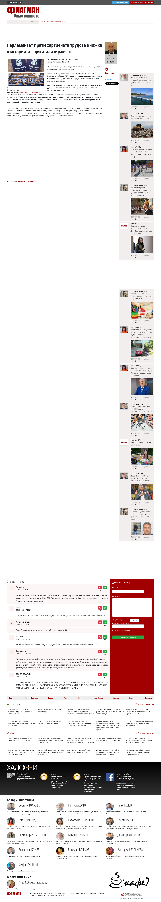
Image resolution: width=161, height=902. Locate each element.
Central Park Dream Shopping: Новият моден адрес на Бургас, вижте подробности (69, 22)
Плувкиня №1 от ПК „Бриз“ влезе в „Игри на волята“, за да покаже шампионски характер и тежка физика (80, 712)
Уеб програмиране (134, 898)
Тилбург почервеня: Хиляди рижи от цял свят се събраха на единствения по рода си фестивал (21, 752)
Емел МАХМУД (27, 820)
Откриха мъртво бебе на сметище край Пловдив (141, 117)
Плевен (51, 698)
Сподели (109, 79)
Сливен (131, 698)
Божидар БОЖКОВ (78, 849)
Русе (66, 698)
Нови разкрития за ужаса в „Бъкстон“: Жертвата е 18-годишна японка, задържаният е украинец (141, 333)
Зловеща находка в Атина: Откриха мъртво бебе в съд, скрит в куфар (108, 739)
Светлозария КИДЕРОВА (33, 834)
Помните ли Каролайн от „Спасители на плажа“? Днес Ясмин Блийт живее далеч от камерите (139, 752)
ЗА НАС (39, 893)
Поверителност (74, 893)
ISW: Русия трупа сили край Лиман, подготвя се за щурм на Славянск (79, 751)
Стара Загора (98, 698)
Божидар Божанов (34, 92)
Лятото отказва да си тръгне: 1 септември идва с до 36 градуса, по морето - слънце (142, 81)
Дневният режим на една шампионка (141, 443)
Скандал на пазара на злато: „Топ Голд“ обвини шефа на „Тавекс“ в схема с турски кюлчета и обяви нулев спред (129, 828)
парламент (23, 92)
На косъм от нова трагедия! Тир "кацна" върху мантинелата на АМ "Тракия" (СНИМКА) (138, 712)
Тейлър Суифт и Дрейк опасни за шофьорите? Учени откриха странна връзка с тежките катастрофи (139, 740)
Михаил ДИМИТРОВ (80, 834)
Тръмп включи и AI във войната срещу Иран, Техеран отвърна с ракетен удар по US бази (108, 752)
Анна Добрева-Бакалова (33, 882)
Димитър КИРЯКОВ (128, 834)
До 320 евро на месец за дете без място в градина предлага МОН (141, 296)
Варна (80, 698)
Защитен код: (117, 620)
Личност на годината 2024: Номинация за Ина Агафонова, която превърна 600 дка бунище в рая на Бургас (79, 828)
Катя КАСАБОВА (77, 805)
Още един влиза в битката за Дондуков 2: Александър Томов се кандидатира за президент (141, 372)
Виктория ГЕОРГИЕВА (130, 849)
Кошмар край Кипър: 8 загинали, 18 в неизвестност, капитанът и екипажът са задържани (50, 752)
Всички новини (146, 704)
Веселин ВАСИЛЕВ (29, 805)
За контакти (103, 893)
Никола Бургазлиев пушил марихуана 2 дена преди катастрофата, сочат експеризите (139, 723)
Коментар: (116, 596)
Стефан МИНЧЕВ (29, 864)
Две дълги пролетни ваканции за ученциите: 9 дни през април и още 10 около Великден (141, 191)
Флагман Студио (60, 893)
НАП (42, 92)
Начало (33, 893)
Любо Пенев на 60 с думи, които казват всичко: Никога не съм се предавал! (142, 478)
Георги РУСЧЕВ (126, 820)
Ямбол (116, 698)
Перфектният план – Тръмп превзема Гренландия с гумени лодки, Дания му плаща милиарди (27, 813)
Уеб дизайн (123, 898)
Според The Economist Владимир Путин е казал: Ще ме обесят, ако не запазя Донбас (50, 740)
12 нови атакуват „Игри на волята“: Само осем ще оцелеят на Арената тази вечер (141, 153)
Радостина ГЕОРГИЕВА (81, 820)
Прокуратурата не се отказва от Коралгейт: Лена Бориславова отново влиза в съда (141, 230)
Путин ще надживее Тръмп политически (21, 871)
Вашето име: (117, 587)
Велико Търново (31, 698)
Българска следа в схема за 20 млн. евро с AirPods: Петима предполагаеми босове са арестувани (80, 740)
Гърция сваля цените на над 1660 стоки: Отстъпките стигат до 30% (141, 408)
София (11, 698)
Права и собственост (89, 893)
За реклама (48, 893)
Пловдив (148, 698)
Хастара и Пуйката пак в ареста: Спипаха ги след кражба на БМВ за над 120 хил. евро (141, 515)
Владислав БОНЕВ (29, 849)
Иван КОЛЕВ (124, 805)
